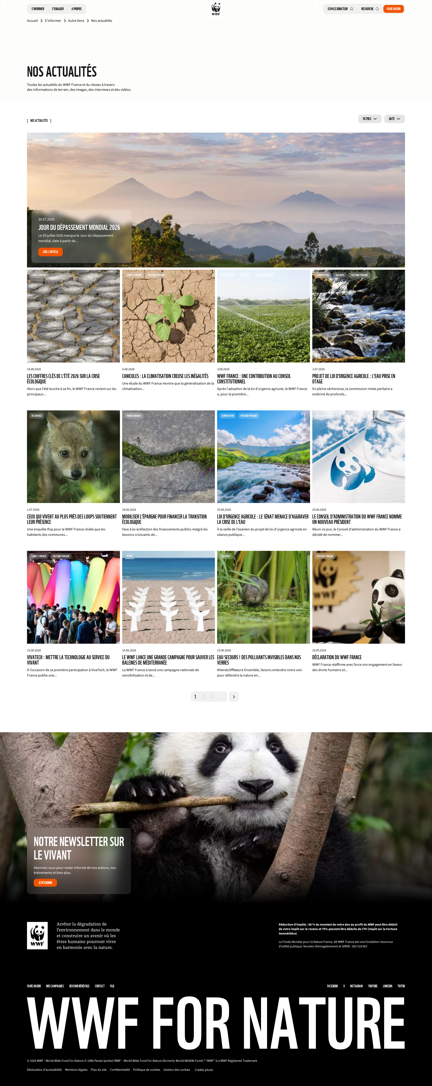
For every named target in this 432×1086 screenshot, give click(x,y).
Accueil (32, 20)
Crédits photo (204, 1070)
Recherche (367, 9)
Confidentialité (120, 1070)
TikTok (401, 986)
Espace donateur (338, 9)
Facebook (332, 986)
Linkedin (387, 986)
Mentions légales (76, 1070)
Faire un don (393, 9)
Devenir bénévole (79, 986)
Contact (100, 986)
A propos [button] (77, 9)
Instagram (356, 986)
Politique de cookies (146, 1070)
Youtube (373, 986)
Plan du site (99, 1070)
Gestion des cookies (177, 1070)
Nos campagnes (55, 986)
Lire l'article (50, 252)
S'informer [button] (38, 9)
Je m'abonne (45, 883)
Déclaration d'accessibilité (44, 1070)
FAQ (112, 986)
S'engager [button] (58, 9)
